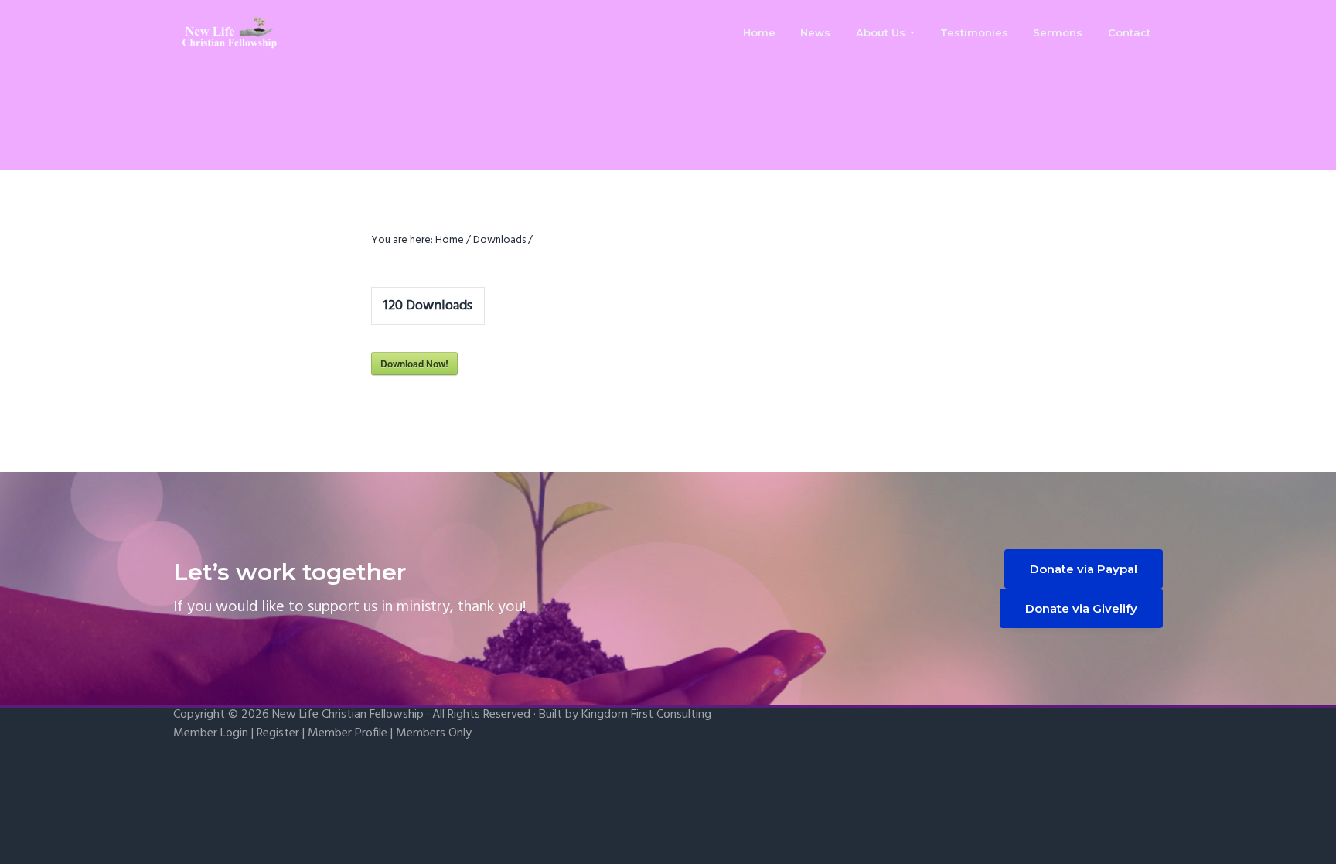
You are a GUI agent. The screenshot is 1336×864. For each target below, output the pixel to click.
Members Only (434, 733)
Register (278, 733)
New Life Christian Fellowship (348, 715)
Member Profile (347, 733)
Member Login (210, 733)
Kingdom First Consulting (646, 715)
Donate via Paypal (1083, 569)
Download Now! (414, 364)
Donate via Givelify (1081, 608)
